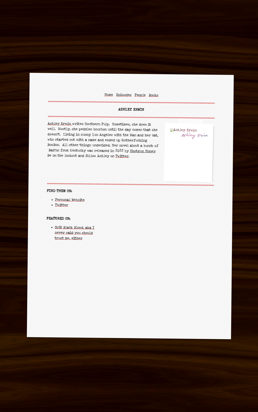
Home (108, 95)
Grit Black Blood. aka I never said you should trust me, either (74, 233)
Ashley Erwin (59, 123)
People (140, 95)
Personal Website (70, 200)
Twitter (122, 156)
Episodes (124, 95)
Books (153, 95)
